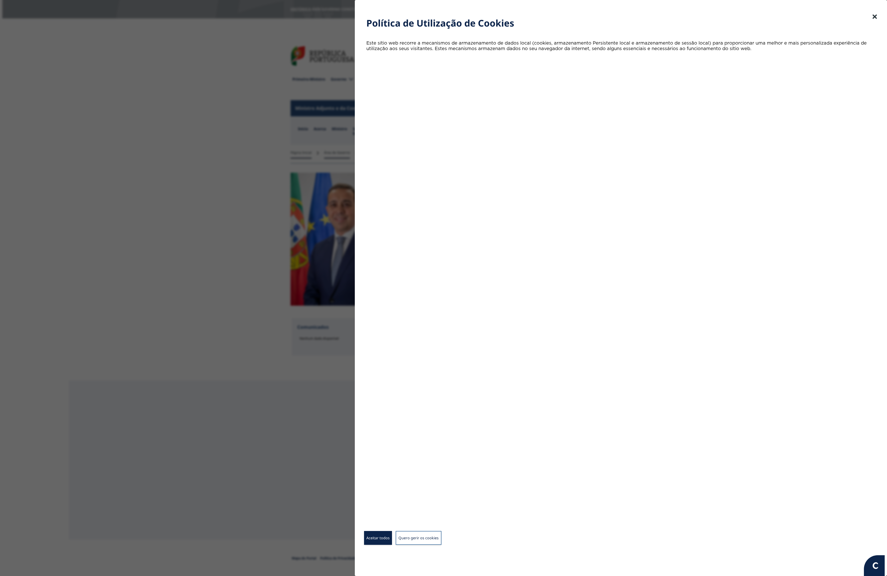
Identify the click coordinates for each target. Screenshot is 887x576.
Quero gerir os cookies (418, 537)
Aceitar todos (378, 537)
